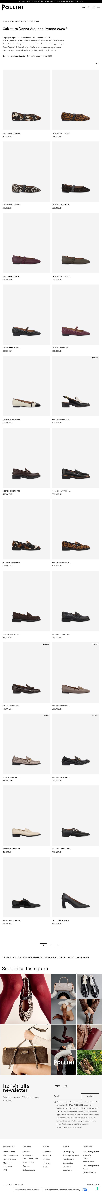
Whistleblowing (89, 1172)
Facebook (47, 1155)
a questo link (77, 1127)
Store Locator (28, 1162)
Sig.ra (57, 1086)
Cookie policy (68, 1159)
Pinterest (46, 1163)
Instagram (47, 1151)
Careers (26, 1166)
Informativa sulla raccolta (27, 1189)
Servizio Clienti (9, 1151)
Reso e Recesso (9, 1159)
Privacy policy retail (71, 1155)
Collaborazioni (29, 1170)
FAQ (5, 1170)
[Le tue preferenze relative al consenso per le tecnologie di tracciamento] (97, 1188)
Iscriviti (90, 1096)
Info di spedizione (10, 1155)
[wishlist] (89, 8)
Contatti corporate (30, 1158)
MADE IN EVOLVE (93, 1184)
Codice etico (68, 1163)
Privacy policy (68, 1151)
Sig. (65, 1086)
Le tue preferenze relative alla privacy (62, 1189)
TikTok (45, 1167)
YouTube (46, 1159)
